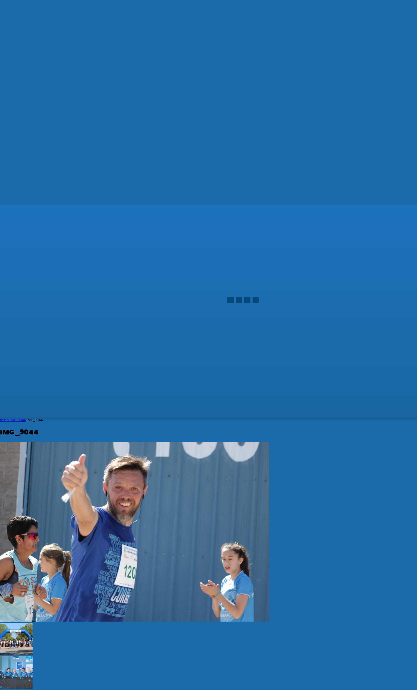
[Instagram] (239, 300)
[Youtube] (256, 300)
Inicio (4, 420)
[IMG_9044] (134, 620)
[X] (247, 300)
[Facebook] (230, 300)
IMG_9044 (18, 420)
